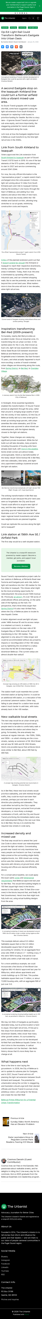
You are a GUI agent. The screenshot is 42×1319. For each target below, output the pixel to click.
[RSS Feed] (27, 13)
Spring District (12, 368)
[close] (39, 6)
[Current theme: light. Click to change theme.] (33, 18)
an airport (18, 597)
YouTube (5, 1271)
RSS (3, 1274)
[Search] (30, 18)
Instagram (5, 1260)
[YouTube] (24, 13)
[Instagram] (17, 13)
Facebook (5, 1264)
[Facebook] (20, 13)
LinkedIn (4, 1267)
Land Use (22, 27)
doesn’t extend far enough (14, 263)
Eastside (5, 27)
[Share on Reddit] (16, 46)
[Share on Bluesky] (2, 46)
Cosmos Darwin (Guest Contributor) (14, 42)
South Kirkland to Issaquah (12, 157)
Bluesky (4, 1256)
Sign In (24, 18)
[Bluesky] (15, 13)
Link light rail (33, 27)
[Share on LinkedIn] (11, 46)
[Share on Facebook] (7, 46)
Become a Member (21, 566)
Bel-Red (24, 368)
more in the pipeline (29, 449)
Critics (4, 260)
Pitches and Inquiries (10, 1299)
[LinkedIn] (22, 13)
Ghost (27, 1314)
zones (17, 878)
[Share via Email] (21, 46)
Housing (13, 27)
